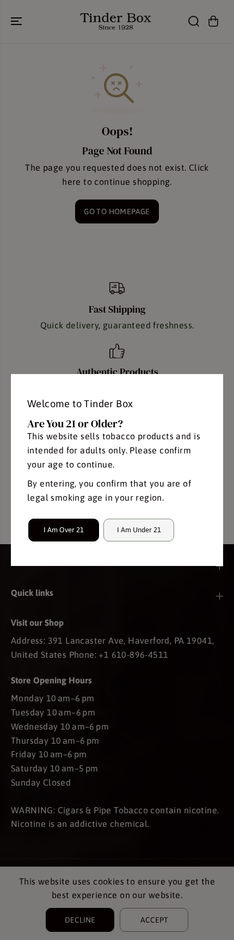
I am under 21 (139, 530)
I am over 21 (64, 530)
